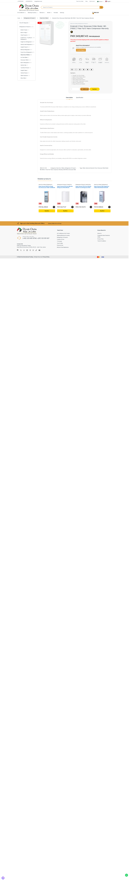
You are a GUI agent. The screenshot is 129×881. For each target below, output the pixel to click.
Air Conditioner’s (21, 12)
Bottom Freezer (25, 29)
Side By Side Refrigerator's (27, 44)
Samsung (62, 12)
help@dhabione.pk (38, 1)
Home (18, 18)
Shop (86, 1)
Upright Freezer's (25, 47)
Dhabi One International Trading (25, 256)
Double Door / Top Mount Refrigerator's (28, 38)
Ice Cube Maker (25, 57)
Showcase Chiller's (26, 60)
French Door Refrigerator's (27, 52)
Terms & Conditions (101, 241)
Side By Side (88, 184)
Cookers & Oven (60, 239)
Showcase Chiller (72, 169)
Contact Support (81, 50)
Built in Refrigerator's (26, 62)
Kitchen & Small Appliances (63, 247)
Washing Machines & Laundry (63, 235)
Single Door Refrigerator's (27, 41)
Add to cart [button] (54, 207)
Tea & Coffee (60, 243)
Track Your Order (79, 1)
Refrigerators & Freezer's (29, 18)
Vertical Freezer (25, 72)
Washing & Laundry (32, 12)
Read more (91, 207)
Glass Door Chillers (44, 18)
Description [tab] (69, 97)
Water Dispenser (25, 75)
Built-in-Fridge (24, 32)
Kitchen (48, 12)
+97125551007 (20, 1)
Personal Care (60, 245)
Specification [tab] (79, 97)
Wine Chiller (24, 78)
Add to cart (85, 89)
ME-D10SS (65, 169)
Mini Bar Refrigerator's (26, 49)
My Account (92, 1)
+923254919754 (29, 1)
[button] (66, 22)
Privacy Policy (100, 239)
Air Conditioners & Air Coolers (63, 233)
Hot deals (56, 12)
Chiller (84, 168)
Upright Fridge (24, 70)
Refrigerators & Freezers (62, 237)
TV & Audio (59, 241)
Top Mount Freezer (26, 67)
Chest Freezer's (25, 35)
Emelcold (88, 168)
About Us (99, 233)
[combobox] (70, 7)
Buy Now (95, 89)
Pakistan (100, 1)
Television (41, 12)
